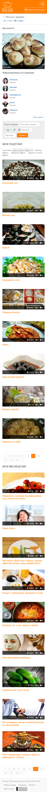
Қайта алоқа (9, 789)
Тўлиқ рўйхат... (39, 117)
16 (17, 773)
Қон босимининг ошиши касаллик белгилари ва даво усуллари (23, 723)
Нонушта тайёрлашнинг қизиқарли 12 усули (22, 593)
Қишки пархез (8, 528)
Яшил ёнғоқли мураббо (13, 377)
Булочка (6, 67)
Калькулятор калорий (35, 9)
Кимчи (5, 344)
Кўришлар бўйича (18, 153)
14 (6, 773)
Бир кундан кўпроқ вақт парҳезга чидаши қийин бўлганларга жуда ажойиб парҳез (22, 562)
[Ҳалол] (8, 130)
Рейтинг (32, 785)
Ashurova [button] (14, 79)
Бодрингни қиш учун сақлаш (15, 690)
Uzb (10, 21)
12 (11, 460)
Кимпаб (6, 247)
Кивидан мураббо (10, 409)
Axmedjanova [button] (15, 95)
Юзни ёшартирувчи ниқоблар (16, 657)
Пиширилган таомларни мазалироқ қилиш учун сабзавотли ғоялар (21, 497)
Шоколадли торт (10, 183)
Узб (15, 21)
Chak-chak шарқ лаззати (7, 7)
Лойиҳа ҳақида (10, 785)
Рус (4, 21)
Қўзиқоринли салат (11, 280)
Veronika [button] (13, 87)
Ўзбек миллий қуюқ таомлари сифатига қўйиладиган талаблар (21, 756)
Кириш (21, 21)
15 (11, 773)
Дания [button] (12, 102)
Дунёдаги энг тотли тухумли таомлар (20, 625)
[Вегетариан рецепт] (14, 130)
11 (6, 460)
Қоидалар (22, 785)
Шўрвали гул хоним (11, 441)
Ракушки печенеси (11, 312)
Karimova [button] (13, 110)
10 (39, 456)
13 (17, 460)
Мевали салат (8, 215)
